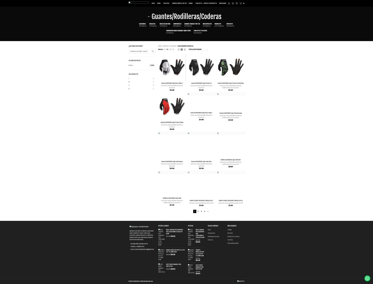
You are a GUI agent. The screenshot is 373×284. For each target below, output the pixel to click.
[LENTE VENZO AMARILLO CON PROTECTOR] (161, 268)
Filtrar (152, 65)
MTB (212, 203)
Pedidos (229, 230)
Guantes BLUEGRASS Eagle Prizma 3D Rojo (172, 122)
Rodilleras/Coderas (227, 88)
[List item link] (142, 247)
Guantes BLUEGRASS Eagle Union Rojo (201, 161)
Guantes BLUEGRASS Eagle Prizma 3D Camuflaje (231, 83)
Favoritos (230, 240)
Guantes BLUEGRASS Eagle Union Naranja (231, 113)
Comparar (184, 57)
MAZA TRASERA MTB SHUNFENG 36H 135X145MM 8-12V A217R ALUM (174, 231)
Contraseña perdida (233, 243)
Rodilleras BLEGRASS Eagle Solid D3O (231, 160)
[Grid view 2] (179, 49)
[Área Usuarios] (229, 3)
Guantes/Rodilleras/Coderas (175, 85)
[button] (367, 278)
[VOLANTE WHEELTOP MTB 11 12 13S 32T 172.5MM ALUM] (161, 254)
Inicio (159, 46)
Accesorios (173, 46)
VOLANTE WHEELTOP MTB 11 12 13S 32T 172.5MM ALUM (175, 251)
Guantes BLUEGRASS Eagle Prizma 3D (201, 83)
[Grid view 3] (182, 49)
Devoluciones (211, 233)
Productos (166, 46)
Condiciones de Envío (213, 236)
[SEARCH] (152, 51)
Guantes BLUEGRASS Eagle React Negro (201, 113)
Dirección (230, 233)
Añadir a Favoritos (184, 66)
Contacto (210, 240)
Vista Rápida (184, 61)
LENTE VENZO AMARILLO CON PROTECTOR (173, 265)
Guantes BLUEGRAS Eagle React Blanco (172, 83)
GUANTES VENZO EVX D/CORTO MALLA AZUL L (201, 200)
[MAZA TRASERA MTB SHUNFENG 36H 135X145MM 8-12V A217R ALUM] (161, 237)
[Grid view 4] (185, 49)
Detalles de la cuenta (233, 236)
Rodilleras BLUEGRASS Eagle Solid (172, 198)
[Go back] (149, 17)
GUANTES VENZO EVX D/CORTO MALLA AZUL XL (231, 200)
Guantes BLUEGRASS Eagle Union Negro (172, 161)
